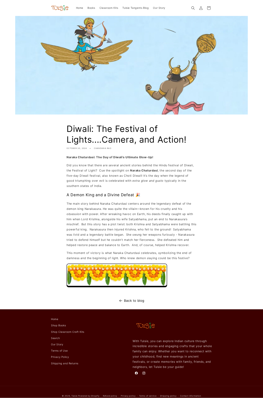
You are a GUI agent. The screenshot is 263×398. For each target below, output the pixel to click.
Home (54, 319)
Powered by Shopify (88, 396)
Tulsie (74, 396)
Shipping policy (168, 396)
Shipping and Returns (64, 363)
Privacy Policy (60, 356)
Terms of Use (59, 350)
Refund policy (110, 396)
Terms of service (147, 396)
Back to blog (134, 300)
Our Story (57, 344)
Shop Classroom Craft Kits (67, 331)
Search (55, 338)
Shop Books (58, 325)
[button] (193, 8)
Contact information (190, 396)
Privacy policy (128, 396)
